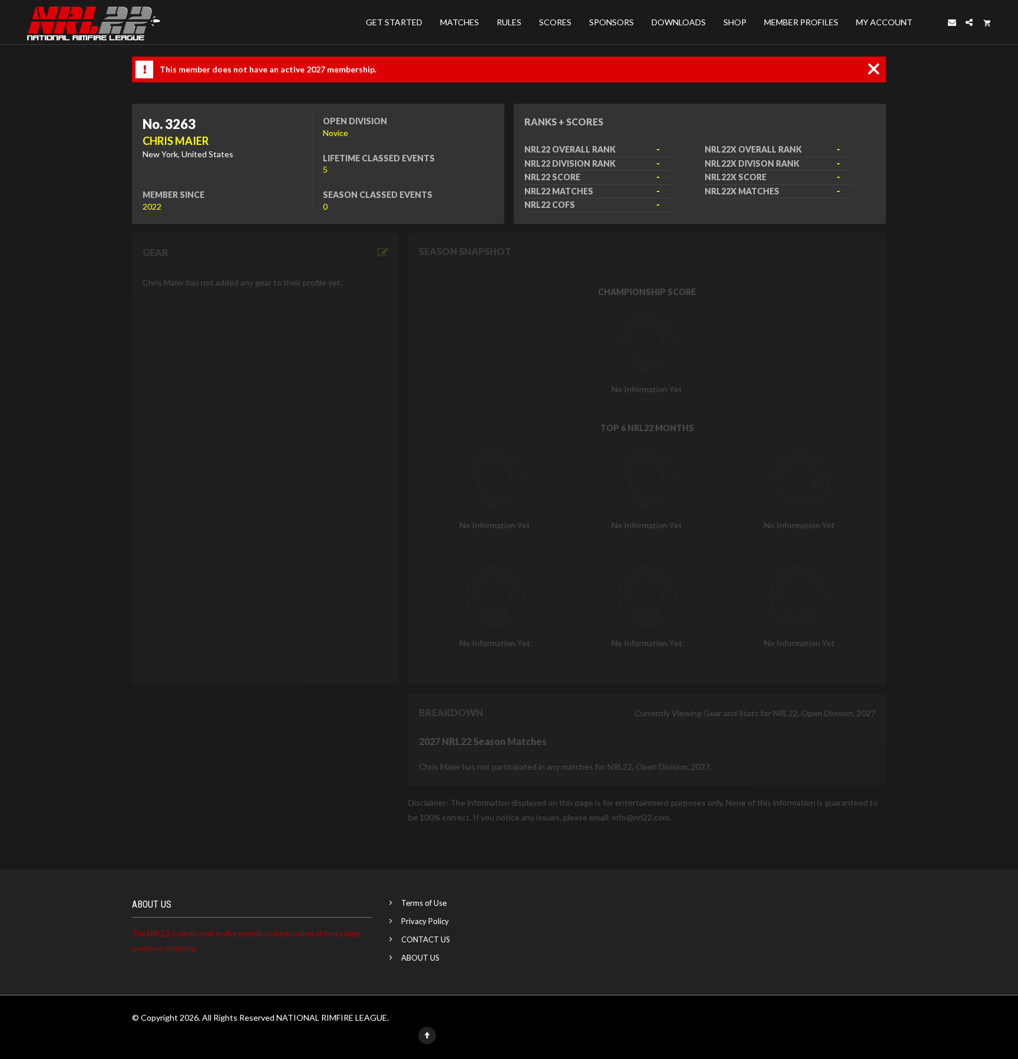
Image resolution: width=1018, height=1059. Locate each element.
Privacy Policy (425, 921)
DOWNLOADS (679, 22)
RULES (509, 22)
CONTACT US (425, 939)
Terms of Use (424, 903)
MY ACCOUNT (884, 22)
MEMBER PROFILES (801, 22)
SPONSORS (611, 22)
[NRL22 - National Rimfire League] (93, 22)
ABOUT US (420, 957)
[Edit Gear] (383, 252)
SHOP (734, 22)
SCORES (555, 22)
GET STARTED (394, 22)
